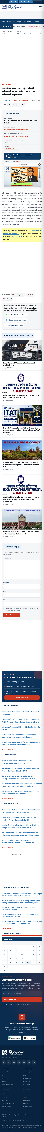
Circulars (5, 1097)
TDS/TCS (4, 1082)
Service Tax (27, 22)
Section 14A (8, 299)
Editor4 (7, 100)
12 (16, 955)
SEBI (24, 1075)
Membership (27, 1107)
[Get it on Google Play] (14, 1037)
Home (3, 22)
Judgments (5, 1100)
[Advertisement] (22, 59)
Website (6, 600)
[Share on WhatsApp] (18, 105)
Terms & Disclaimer (18, 1120)
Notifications (6, 1094)
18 (10, 959)
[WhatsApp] (29, 1062)
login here (17, 236)
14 (28, 955)
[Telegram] (34, 1062)
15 (33, 955)
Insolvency (26, 1082)
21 (27, 959)
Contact (26, 1103)
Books (15, 2)
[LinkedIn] (19, 1062)
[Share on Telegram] (23, 105)
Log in (19, 161)
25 (10, 962)
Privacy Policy (6, 1120)
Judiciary (20, 31)
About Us (26, 1094)
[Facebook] (4, 1062)
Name (6, 583)
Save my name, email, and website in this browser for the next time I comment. (22, 609)
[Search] (41, 21)
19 (16, 959)
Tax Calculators (7, 1107)
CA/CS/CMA (27, 1085)
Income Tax (10, 22)
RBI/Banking (27, 1078)
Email (5, 591)
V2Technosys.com (7, 1117)
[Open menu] (40, 7)
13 (22, 955)
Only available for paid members (16, 130)
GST (3, 1075)
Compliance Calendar (9, 1103)
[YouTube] (14, 1062)
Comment (7, 558)
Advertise (26, 1100)
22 (33, 959)
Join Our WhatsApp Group (17, 315)
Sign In (38, 2)
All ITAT (6, 149)
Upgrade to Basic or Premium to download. (20, 156)
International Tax (7, 1085)
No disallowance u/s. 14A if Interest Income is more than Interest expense (19, 91)
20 (22, 959)
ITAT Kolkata (13, 149)
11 (10, 955)
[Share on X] (9, 105)
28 (28, 962)
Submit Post (27, 2)
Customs (5, 1078)
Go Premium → (22, 697)
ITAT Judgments (18, 295)
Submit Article (27, 1097)
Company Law (28, 1072)
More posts (6, 750)
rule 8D (31, 295)
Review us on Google (15, 325)
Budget (19, 22)
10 (4, 955)
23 (39, 959)
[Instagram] (24, 1062)
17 (4, 959)
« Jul (3, 970)
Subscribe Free (10, 999)
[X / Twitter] (9, 1062)
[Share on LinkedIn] (14, 105)
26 (16, 962)
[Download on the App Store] (29, 1037)
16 (39, 955)
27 (22, 962)
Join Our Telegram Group (17, 320)
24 (5, 962)
